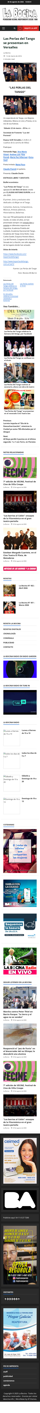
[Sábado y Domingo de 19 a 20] (11, 783)
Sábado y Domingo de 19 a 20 (29, 779)
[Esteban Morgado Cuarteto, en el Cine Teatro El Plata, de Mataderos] (20, 539)
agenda (6, 1385)
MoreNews (20, 1399)
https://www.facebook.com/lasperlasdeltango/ (14, 255)
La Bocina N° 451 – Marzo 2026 (27, 592)
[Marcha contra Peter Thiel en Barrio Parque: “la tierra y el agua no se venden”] (20, 998)
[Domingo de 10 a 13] (11, 805)
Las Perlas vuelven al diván (27, 285)
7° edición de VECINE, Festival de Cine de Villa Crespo (19, 483)
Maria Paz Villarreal (18, 157)
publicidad (8, 1376)
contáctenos (8, 1381)
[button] (3, 28)
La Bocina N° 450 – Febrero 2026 (27, 609)
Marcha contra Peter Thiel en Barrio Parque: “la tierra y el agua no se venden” (18, 1014)
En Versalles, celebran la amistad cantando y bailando (10, 297)
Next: (19, 439)
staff (5, 1372)
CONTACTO (8, 647)
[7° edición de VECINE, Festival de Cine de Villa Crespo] (20, 468)
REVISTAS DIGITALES (12, 629)
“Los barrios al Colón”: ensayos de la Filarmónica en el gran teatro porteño (18, 518)
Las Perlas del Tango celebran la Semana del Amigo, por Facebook (10, 287)
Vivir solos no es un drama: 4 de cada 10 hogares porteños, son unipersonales (21, 851)
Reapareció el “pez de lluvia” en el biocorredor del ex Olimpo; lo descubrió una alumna (19, 1051)
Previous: (19, 426)
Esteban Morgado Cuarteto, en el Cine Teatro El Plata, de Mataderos (19, 555)
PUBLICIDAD (8, 642)
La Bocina (6, 53)
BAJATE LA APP (30, 28)
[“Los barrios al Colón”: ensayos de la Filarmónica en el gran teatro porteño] (20, 502)
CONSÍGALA (8, 638)
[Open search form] (14, 28)
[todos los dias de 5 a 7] (11, 760)
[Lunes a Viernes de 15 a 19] (11, 737)
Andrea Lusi (15, 154)
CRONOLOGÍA (9, 633)
